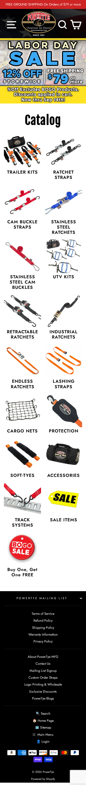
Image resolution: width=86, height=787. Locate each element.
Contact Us (43, 663)
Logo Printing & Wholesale (43, 684)
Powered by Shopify (43, 779)
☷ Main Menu (43, 734)
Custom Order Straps (43, 677)
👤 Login (43, 741)
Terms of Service (43, 613)
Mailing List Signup (43, 670)
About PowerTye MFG (43, 656)
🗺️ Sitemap (43, 727)
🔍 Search (43, 713)
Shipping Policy (43, 627)
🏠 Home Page (43, 720)
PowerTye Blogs (43, 698)
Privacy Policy (43, 641)
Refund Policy (43, 620)
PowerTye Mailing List (42, 598)
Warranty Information (43, 634)
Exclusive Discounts (43, 691)
